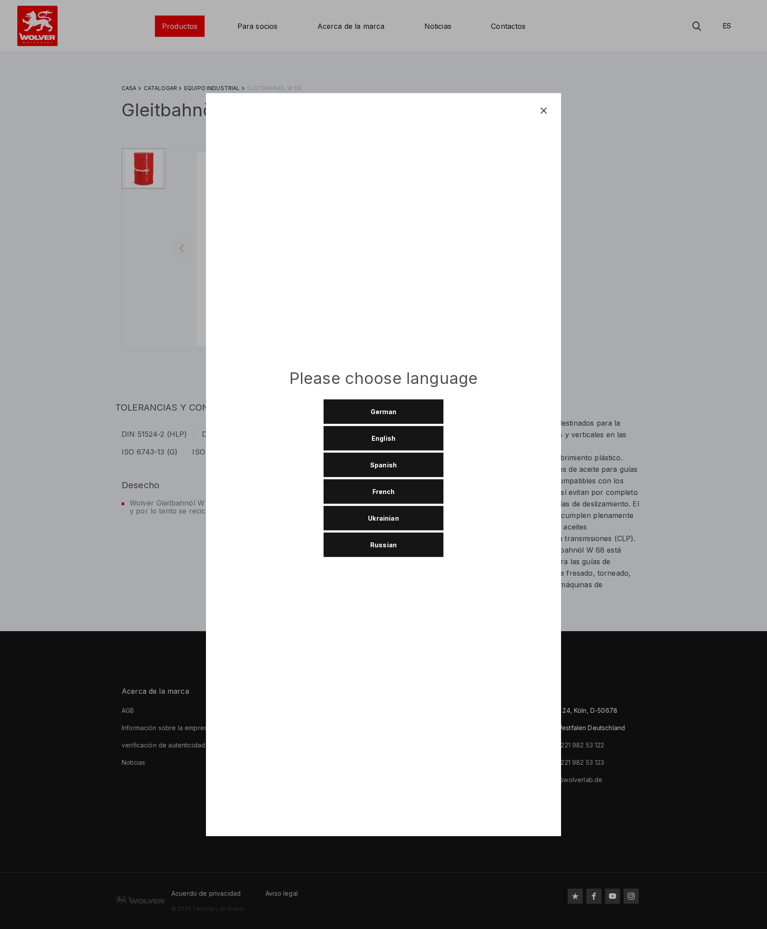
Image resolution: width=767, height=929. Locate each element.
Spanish (383, 464)
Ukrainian (383, 518)
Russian (383, 544)
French (383, 491)
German (384, 411)
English (383, 438)
